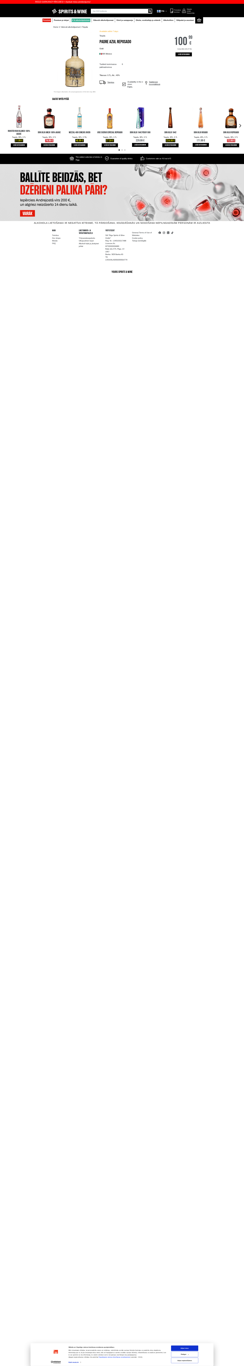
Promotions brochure (177, 11)
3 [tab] (125, 150)
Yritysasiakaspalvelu (87, 238)
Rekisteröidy (191, 13)
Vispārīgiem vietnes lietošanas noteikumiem (114, 1357)
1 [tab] (119, 150)
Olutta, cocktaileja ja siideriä (148, 20)
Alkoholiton (168, 20)
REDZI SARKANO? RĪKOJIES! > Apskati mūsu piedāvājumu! (32, 2)
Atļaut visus (185, 1348)
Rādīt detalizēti (73, 1362)
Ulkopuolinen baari (86, 241)
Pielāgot (183, 1354)
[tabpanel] (19, 125)
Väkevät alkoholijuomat (103, 20)
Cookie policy (137, 238)
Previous (3, 125)
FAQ (54, 243)
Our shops (56, 238)
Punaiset (47, 20)
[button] (162, 11)
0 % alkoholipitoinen (81, 20)
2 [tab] (122, 150)
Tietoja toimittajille (139, 241)
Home (55, 27)
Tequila (85, 27)
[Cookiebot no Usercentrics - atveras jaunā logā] (55, 1362)
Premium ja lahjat (61, 20)
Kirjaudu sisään (189, 10)
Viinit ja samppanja (124, 20)
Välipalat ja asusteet (185, 20)
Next (241, 125)
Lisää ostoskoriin (183, 54)
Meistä (54, 241)
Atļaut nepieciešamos (184, 1360)
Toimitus (55, 235)
